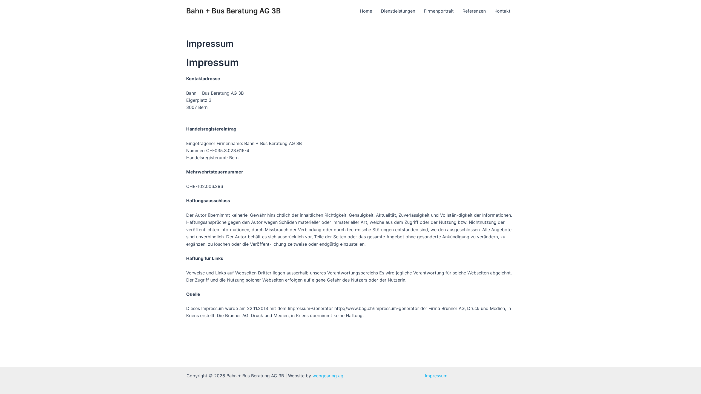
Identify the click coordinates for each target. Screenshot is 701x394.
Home (366, 11)
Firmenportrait (439, 11)
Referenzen (474, 11)
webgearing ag (327, 375)
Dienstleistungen (398, 11)
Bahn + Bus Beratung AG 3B (233, 11)
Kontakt (502, 11)
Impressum (436, 375)
